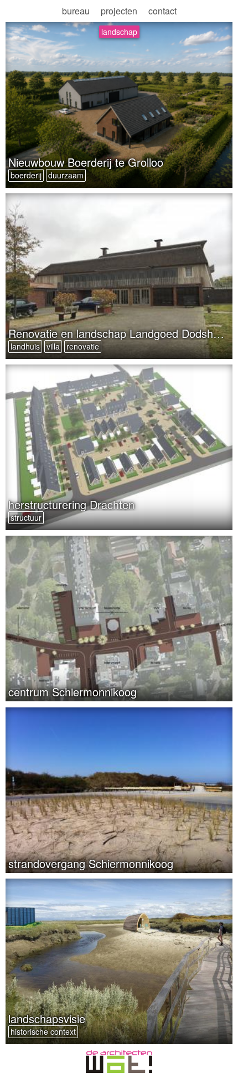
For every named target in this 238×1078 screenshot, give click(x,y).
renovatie (82, 346)
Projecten (119, 10)
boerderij (26, 175)
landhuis (25, 346)
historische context (43, 1031)
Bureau (76, 10)
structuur (26, 517)
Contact (162, 10)
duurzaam (66, 175)
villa (53, 346)
